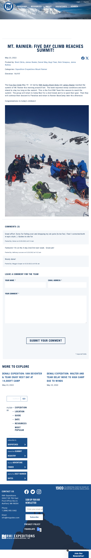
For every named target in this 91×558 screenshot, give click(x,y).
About (49, 6)
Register (86, 2)
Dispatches (61, 6)
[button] (78, 554)
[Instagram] (39, 492)
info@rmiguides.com (10, 518)
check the (15, 453)
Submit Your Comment (46, 340)
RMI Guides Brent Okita (49, 85)
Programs (22, 6)
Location (19, 411)
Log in (78, 2)
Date (17, 419)
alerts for (17, 476)
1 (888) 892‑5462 (9, 511)
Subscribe (34, 517)
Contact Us (8, 491)
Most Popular (19, 428)
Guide (18, 415)
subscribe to (13, 442)
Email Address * (55, 280)
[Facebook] (26, 492)
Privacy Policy (32, 524)
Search (74, 6)
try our (15, 464)
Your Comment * (12, 293)
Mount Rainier (41, 69)
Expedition (21, 407)
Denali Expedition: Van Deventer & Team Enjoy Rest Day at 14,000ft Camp (22, 377)
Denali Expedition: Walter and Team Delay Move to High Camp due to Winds (65, 377)
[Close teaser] (68, 550)
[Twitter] (33, 492)
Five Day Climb (15, 85)
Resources (36, 6)
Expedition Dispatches (25, 69)
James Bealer (69, 85)
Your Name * (10, 280)
